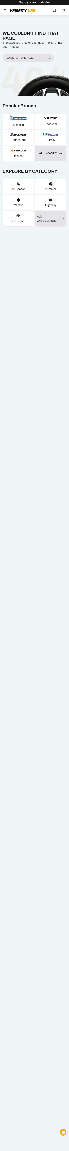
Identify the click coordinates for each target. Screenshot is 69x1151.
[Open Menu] (5, 10)
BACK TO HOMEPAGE (20, 57)
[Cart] (63, 10)
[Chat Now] (63, 1132)
